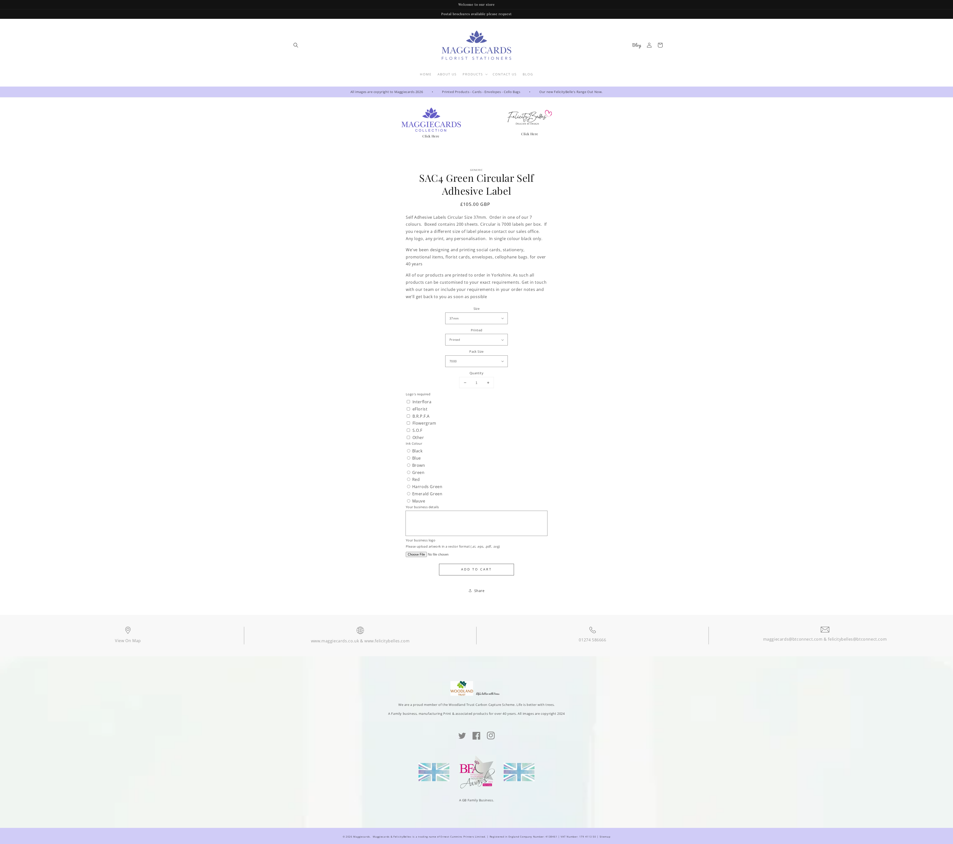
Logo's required (418, 394)
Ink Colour (414, 443)
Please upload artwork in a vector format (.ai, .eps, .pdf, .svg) (453, 546)
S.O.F (417, 430)
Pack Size (476, 351)
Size (477, 308)
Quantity (476, 373)
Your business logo (420, 540)
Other (418, 437)
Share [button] (479, 590)
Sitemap (605, 836)
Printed (476, 330)
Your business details (422, 507)
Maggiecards (361, 836)
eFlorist (420, 409)
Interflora (422, 402)
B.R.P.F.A (421, 416)
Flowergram (424, 423)
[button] (295, 45)
